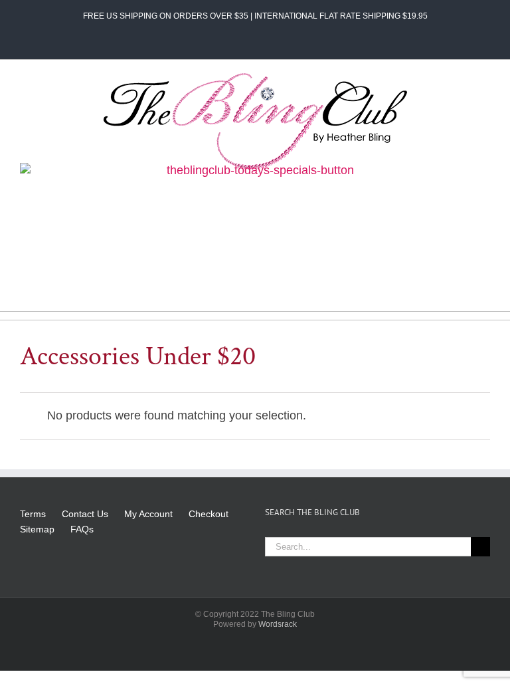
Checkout (208, 514)
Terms (33, 514)
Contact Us (85, 514)
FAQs (82, 529)
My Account (148, 514)
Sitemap (37, 529)
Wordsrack (277, 624)
